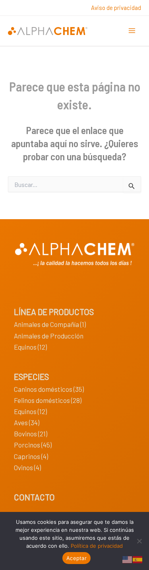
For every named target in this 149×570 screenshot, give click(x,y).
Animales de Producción (48, 336)
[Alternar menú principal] (132, 31)
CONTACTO (34, 497)
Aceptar (76, 558)
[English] (127, 558)
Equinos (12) (30, 347)
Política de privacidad (97, 546)
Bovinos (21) (30, 434)
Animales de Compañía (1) (50, 324)
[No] (139, 541)
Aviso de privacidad (116, 7)
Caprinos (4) (31, 456)
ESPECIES (31, 376)
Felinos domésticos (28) (47, 400)
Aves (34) (26, 422)
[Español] (138, 558)
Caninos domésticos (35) (49, 389)
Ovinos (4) (27, 467)
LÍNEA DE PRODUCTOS (54, 312)
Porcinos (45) (33, 445)
